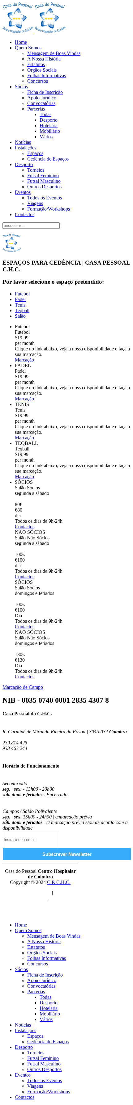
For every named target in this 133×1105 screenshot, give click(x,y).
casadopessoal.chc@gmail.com (33, 753)
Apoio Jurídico (41, 97)
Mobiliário (50, 131)
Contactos (24, 214)
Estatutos (36, 64)
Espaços (35, 153)
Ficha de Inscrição (45, 92)
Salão (20, 316)
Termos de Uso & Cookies (45, 895)
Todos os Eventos (44, 197)
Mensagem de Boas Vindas (53, 53)
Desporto (49, 120)
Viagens (35, 203)
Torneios (35, 170)
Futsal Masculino (44, 181)
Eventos (23, 192)
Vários (46, 136)
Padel (20, 299)
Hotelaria (49, 125)
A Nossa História (44, 58)
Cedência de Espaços (48, 158)
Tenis (20, 305)
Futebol (22, 293)
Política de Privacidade (28, 892)
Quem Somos (28, 47)
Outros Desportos (44, 186)
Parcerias (36, 108)
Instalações (25, 147)
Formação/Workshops (48, 208)
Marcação (24, 359)
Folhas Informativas (46, 75)
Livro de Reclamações (47, 901)
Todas (45, 114)
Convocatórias (41, 103)
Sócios (21, 86)
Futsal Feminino (43, 175)
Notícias (23, 142)
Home (21, 42)
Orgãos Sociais (42, 70)
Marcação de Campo (22, 687)
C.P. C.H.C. (59, 882)
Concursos (37, 81)
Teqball (22, 310)
